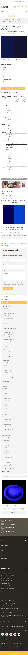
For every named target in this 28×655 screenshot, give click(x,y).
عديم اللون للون (7, 363)
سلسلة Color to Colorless (9, 334)
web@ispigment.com (21, 1)
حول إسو (3, 548)
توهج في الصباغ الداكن (8, 306)
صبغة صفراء (6, 393)
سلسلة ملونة (6, 308)
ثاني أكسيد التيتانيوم (7, 447)
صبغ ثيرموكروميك (7, 332)
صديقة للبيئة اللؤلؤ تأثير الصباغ (7, 588)
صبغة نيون (5, 386)
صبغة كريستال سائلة (7, 445)
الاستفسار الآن (7, 88)
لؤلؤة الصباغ (4, 297)
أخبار (2, 550)
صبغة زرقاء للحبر (18, 238)
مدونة (2, 561)
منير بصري (6, 442)
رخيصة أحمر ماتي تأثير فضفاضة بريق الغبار (10, 608)
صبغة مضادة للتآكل (7, 424)
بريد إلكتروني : (6, 257)
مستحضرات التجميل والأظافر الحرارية (11, 349)
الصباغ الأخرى (11, 19)
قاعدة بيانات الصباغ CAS (8, 469)
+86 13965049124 (9, 521)
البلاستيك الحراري (7, 354)
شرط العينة (16, 646)
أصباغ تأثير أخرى (6, 438)
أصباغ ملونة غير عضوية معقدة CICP (10, 417)
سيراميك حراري (7, 351)
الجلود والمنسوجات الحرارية (9, 346)
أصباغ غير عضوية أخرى (8, 426)
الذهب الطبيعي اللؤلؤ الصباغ (7, 591)
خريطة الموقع (4, 558)
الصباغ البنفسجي (7, 398)
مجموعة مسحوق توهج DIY (9, 318)
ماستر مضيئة (6, 323)
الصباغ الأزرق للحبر (15, 232)
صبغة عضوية (18, 19)
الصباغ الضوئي (6, 360)
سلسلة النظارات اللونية (8, 375)
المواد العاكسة (6, 433)
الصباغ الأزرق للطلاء (7, 235)
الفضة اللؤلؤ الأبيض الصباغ (6, 581)
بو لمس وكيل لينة (7, 452)
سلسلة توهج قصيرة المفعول (9, 313)
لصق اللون (6, 455)
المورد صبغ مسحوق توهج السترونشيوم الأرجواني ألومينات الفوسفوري (14, 506)
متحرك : (4, 264)
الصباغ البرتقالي (7, 396)
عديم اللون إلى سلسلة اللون (9, 339)
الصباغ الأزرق (6, 21)
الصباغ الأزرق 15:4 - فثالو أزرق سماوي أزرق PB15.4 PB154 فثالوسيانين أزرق (14, 228)
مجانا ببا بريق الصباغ (5, 583)
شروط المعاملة (4, 646)
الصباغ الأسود (6, 408)
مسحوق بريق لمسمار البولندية (7, 575)
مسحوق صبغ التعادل (7, 460)
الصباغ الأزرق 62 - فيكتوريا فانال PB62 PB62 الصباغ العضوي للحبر (14, 244)
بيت (6, 19)
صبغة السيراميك (7, 422)
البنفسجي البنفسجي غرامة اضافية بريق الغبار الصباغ (12, 603)
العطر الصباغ (6, 440)
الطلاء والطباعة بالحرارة (8, 344)
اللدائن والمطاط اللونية (8, 372)
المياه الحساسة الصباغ (8, 457)
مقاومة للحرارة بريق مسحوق (7, 586)
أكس (2, 563)
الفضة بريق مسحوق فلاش (6, 578)
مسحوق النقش (6, 450)
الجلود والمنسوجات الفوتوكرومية (10, 370)
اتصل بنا (2, 555)
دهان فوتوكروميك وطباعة (8, 367)
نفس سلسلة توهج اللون (8, 315)
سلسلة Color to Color (8, 337)
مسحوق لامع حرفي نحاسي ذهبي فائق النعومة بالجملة (12, 606)
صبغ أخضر (5, 403)
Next (26, 217)
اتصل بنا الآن (14, 653)
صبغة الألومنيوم (6, 435)
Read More (13, 512)
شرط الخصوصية (4, 643)
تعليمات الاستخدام (17, 643)
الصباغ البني (6, 405)
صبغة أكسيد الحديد (7, 419)
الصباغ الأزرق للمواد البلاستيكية (20, 235)
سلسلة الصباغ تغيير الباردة (9, 341)
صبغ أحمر (5, 391)
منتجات (2, 553)
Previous (2, 217)
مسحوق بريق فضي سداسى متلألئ (8, 600)
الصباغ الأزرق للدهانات (7, 238)
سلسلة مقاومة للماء (7, 320)
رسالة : (5, 270)
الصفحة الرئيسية (4, 545)
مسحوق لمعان (5, 299)
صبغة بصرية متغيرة (7, 384)
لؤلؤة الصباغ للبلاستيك (5, 573)
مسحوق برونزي (7, 462)
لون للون (5, 365)
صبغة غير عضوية (6, 414)
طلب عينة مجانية (19, 88)
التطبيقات (5, 325)
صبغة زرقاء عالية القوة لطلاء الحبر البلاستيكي (12, 255)
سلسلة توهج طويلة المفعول (9, 311)
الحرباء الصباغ (6, 381)
